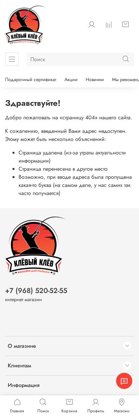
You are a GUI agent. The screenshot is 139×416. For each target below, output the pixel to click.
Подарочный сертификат (30, 79)
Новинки (95, 79)
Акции (71, 79)
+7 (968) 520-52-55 (36, 291)
